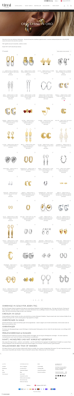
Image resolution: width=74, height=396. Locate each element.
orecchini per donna (16, 46)
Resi (3, 370)
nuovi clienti (22, 374)
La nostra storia (23, 368)
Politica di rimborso (24, 381)
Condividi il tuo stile (24, 376)
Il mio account (5, 374)
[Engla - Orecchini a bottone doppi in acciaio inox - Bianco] (62, 100)
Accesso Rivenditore (42, 370)
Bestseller (37, 5)
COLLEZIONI (46, 5)
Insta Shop (56, 5)
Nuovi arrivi (29, 5)
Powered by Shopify (37, 391)
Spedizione (4, 368)
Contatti (4, 366)
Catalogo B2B (40, 368)
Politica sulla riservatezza (25, 377)
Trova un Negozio (23, 366)
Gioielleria (18, 5)
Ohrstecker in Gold (11, 322)
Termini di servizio (23, 379)
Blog (21, 372)
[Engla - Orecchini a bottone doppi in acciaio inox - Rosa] (64, 100)
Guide (3, 372)
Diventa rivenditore (41, 372)
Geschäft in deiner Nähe (32, 350)
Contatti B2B (40, 366)
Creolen (13, 316)
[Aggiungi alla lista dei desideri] (17, 55)
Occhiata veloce (10, 68)
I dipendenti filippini (24, 370)
